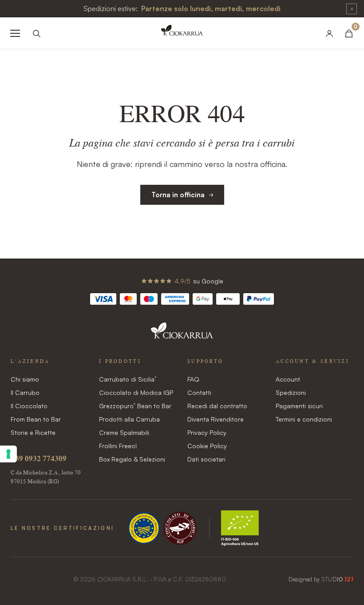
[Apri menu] (15, 33)
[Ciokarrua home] (182, 335)
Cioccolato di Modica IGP (136, 392)
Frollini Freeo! (118, 446)
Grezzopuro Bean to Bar (135, 406)
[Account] (329, 33)
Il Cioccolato (29, 406)
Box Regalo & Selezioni (132, 459)
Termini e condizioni (304, 419)
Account (288, 379)
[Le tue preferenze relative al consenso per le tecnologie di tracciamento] (8, 454)
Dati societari (206, 459)
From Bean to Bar (36, 419)
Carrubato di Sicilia (127, 379)
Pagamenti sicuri (299, 406)
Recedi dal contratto (217, 406)
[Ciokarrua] (181, 33)
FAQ (193, 379)
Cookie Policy (207, 446)
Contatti (199, 392)
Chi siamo (25, 379)
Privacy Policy (206, 432)
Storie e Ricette (33, 432)
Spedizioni (291, 392)
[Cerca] (36, 33)
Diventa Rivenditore (215, 419)
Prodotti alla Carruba (129, 419)
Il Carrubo (25, 392)
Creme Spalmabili (124, 432)
